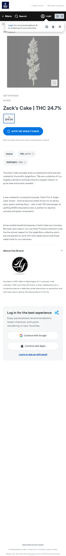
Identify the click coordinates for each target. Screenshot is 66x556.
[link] (9, 154)
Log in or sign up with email (33, 354)
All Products (9, 32)
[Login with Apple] (53, 26)
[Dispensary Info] (3, 24)
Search (23, 16)
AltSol (7, 100)
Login (48, 16)
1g (9, 118)
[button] (34, 26)
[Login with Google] (46, 26)
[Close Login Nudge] (60, 26)
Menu (8, 16)
